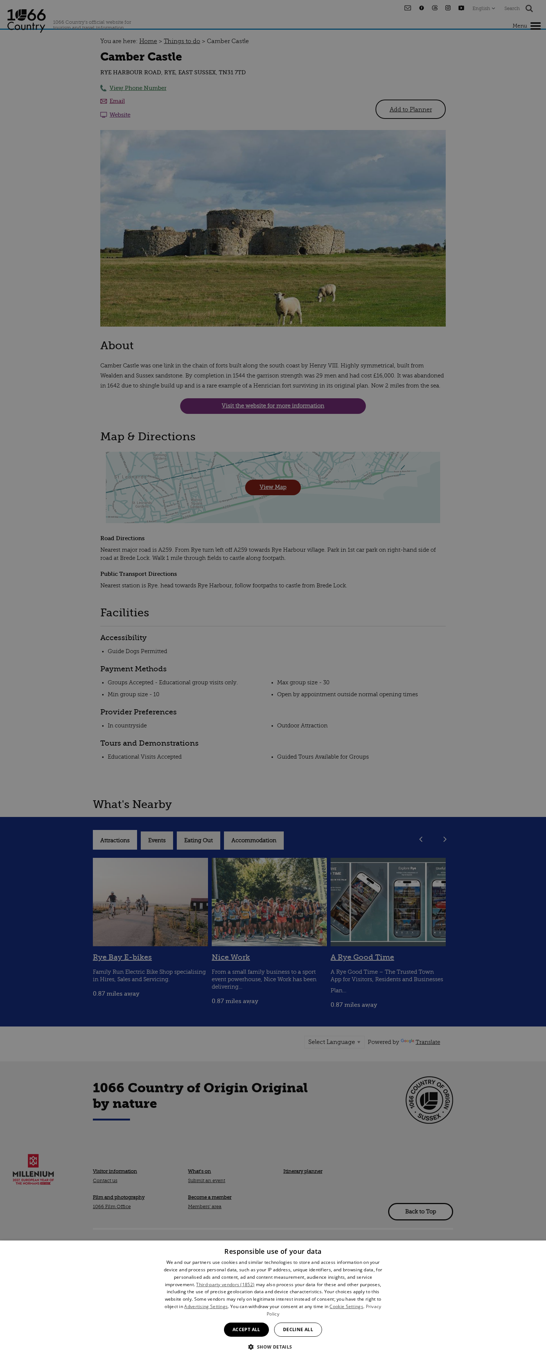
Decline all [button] (298, 1329)
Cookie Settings (346, 1306)
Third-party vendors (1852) (225, 1284)
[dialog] (273, 1299)
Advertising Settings (206, 1306)
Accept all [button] (246, 1329)
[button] (273, 1346)
